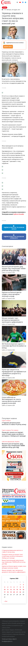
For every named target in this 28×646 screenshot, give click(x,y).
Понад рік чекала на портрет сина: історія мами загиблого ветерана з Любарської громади (14, 434)
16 (23, 589)
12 (11, 589)
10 (4, 589)
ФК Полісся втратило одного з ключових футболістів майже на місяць (14, 346)
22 (20, 592)
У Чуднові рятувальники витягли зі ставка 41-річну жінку (14, 423)
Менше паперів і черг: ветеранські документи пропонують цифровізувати (12, 320)
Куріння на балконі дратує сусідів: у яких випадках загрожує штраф (11, 294)
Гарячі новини (6, 420)
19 (11, 592)
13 (14, 589)
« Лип (5, 601)
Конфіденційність (7, 641)
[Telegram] (25, 2)
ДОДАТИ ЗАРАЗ (8, 46)
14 (17, 589)
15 (20, 589)
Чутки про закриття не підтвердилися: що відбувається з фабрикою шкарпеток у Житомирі (14, 373)
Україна (17, 441)
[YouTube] (20, 2)
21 (17, 592)
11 (7, 589)
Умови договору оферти (9, 639)
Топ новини (14, 430)
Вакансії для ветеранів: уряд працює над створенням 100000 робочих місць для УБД (14, 269)
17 (4, 592)
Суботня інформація (8, 441)
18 (7, 592)
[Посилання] (6, 2)
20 (14, 592)
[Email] (17, 2)
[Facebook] (23, 2)
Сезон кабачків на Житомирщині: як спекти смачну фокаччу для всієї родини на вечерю (11, 400)
